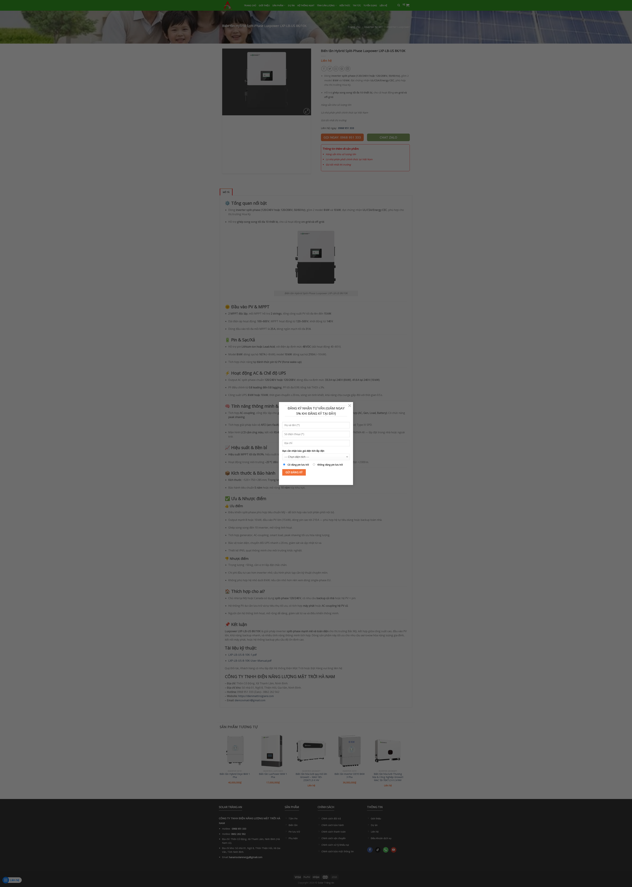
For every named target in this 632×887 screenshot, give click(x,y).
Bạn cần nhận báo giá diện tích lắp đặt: (303, 450)
